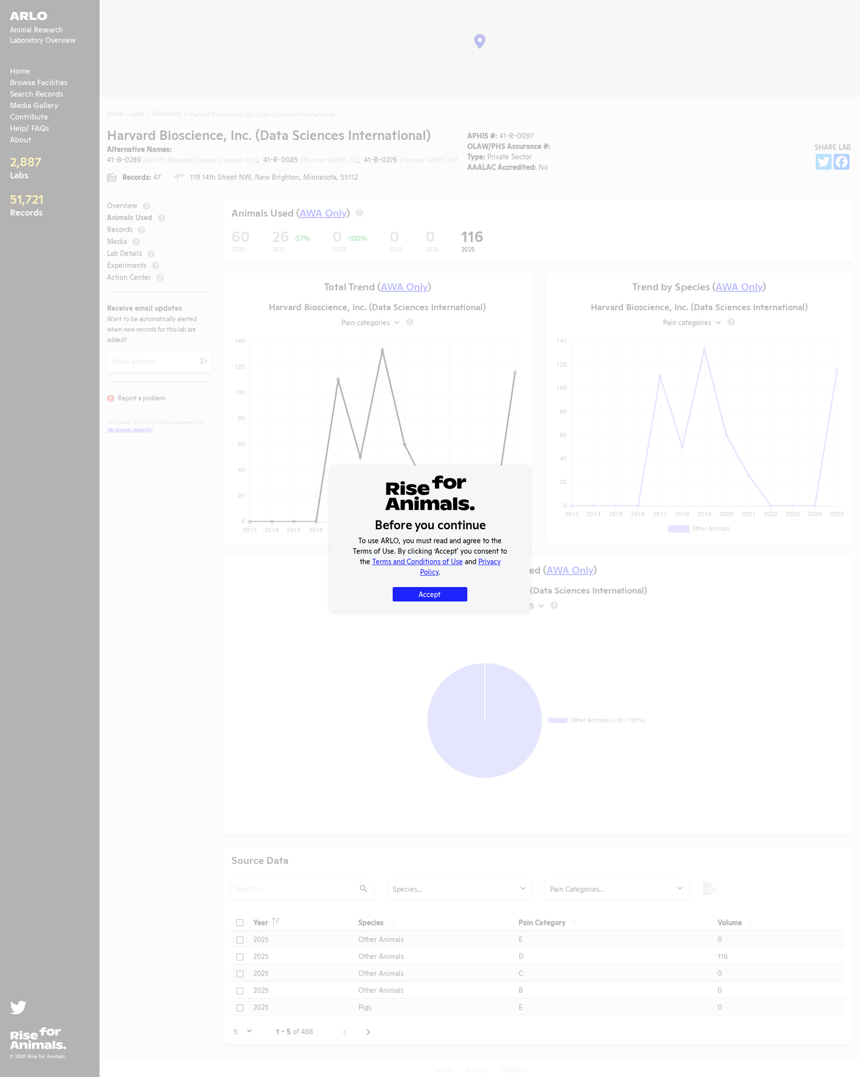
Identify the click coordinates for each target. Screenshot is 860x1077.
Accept (429, 593)
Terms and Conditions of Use (417, 561)
